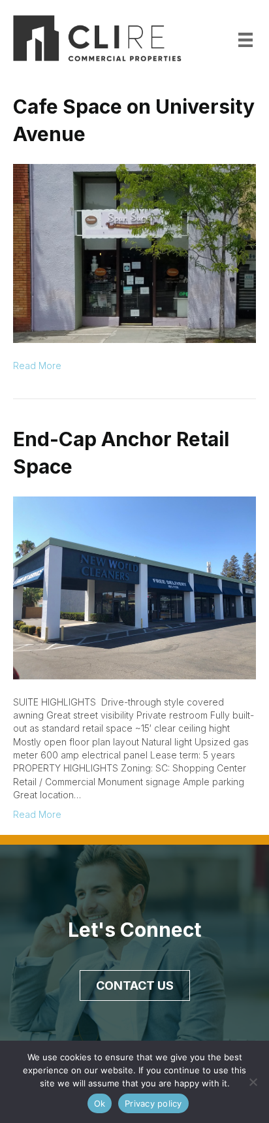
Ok (100, 1103)
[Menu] (245, 40)
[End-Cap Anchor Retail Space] (134, 587)
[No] (252, 1081)
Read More (37, 365)
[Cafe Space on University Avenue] (134, 252)
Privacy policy (153, 1103)
